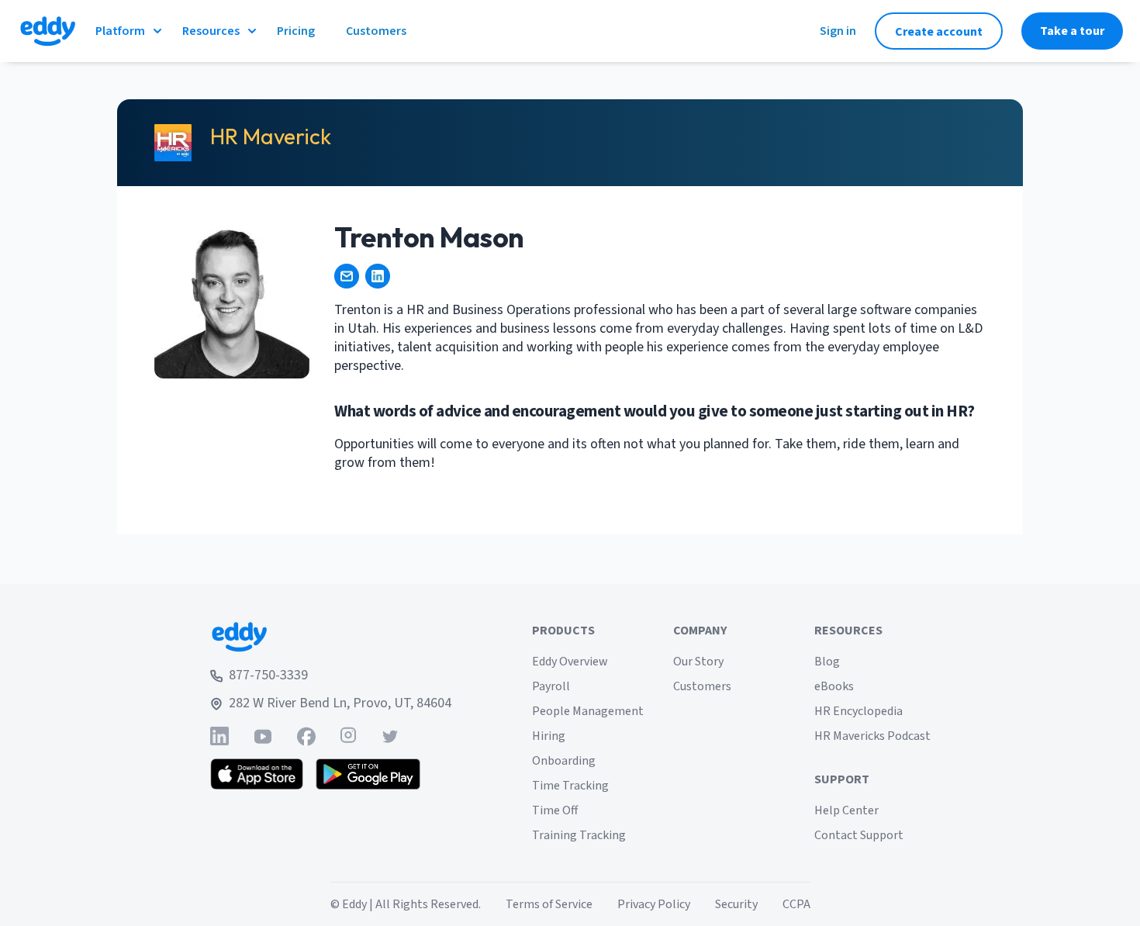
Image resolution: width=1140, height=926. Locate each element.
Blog (827, 661)
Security (736, 904)
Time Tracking (570, 785)
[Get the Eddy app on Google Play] (368, 774)
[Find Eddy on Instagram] (348, 736)
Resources (211, 31)
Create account (939, 31)
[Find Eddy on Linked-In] (219, 736)
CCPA (796, 904)
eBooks (834, 686)
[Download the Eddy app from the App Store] (257, 774)
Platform (120, 31)
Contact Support (858, 835)
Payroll (551, 686)
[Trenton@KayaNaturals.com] (346, 276)
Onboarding (564, 760)
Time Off (555, 810)
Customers (702, 686)
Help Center (846, 810)
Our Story (698, 661)
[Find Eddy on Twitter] (390, 736)
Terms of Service (549, 904)
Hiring (548, 736)
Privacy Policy (653, 904)
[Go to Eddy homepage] (48, 31)
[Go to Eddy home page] (330, 636)
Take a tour (1072, 31)
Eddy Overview (570, 661)
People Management (588, 711)
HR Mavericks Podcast (872, 736)
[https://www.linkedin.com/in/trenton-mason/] (377, 276)
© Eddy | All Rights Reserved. (405, 904)
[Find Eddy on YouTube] (263, 736)
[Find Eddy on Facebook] (306, 736)
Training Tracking (579, 835)
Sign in (838, 31)
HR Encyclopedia (858, 711)
